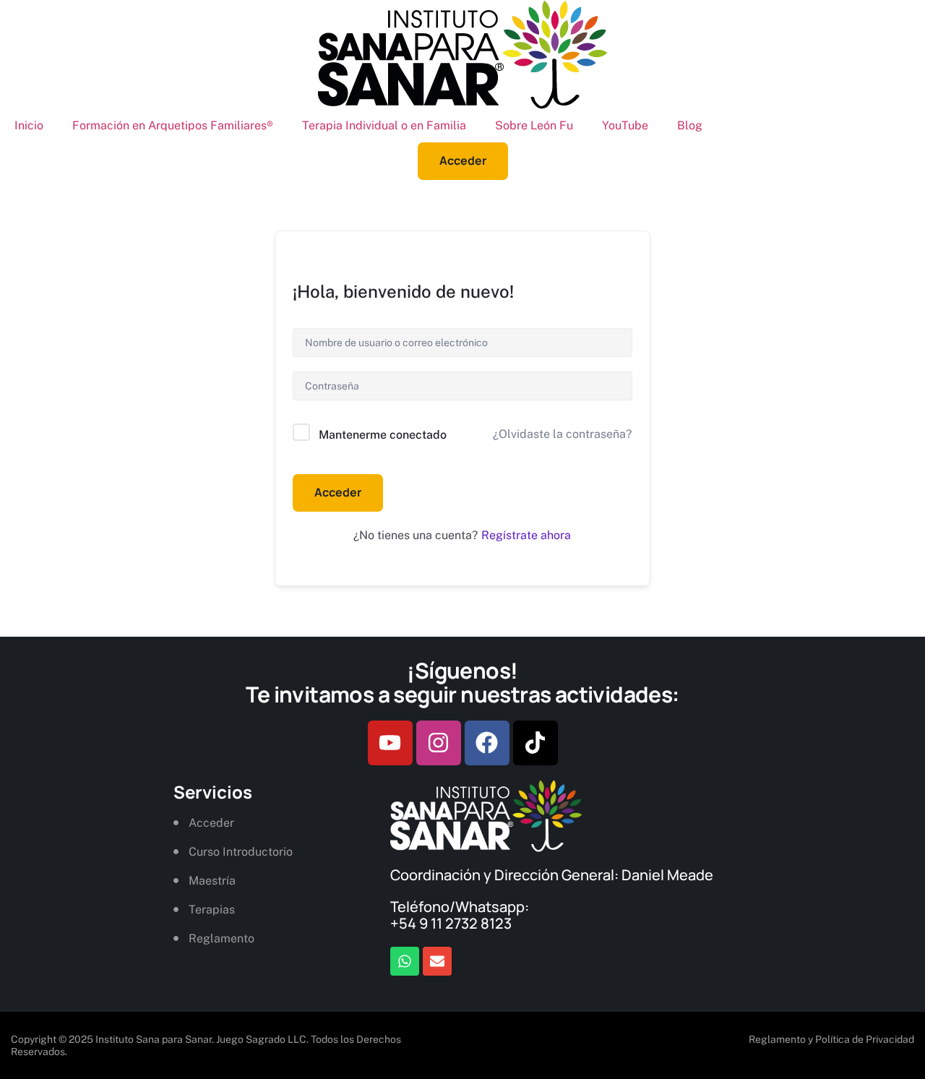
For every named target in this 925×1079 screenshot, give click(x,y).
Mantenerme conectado (383, 435)
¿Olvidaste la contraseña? (562, 434)
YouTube (625, 125)
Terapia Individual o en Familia (384, 125)
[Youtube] (390, 743)
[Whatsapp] (404, 961)
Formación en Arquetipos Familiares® (172, 125)
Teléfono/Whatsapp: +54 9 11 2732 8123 (459, 915)
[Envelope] (437, 961)
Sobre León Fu (534, 125)
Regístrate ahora (526, 535)
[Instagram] (438, 743)
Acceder (337, 492)
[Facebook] (487, 743)
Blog (689, 125)
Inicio (28, 125)
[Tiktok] (535, 743)
